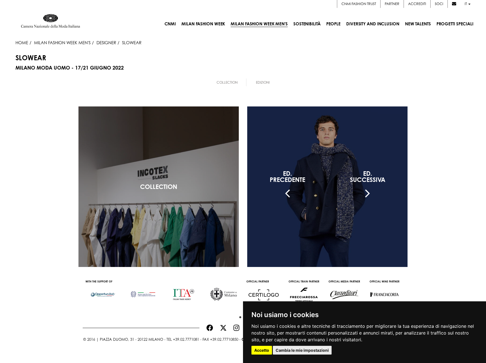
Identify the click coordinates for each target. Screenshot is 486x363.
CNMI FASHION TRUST (358, 4)
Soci (439, 4)
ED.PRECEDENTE (287, 176)
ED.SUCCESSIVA (367, 176)
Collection (227, 82)
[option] (103, 292)
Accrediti (417, 4)
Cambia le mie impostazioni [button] (302, 350)
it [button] (466, 4)
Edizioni (263, 82)
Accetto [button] (261, 350)
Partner (392, 4)
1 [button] (239, 316)
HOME (21, 42)
